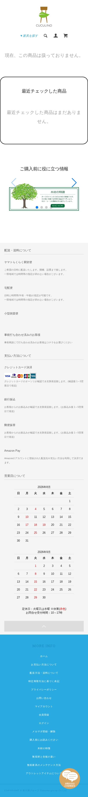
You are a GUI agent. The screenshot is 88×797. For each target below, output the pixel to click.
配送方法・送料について (44, 673)
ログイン (44, 723)
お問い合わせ (44, 698)
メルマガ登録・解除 (44, 731)
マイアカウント (44, 706)
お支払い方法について (44, 664)
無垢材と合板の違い (44, 756)
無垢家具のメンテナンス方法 (44, 765)
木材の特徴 (44, 748)
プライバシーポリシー (44, 689)
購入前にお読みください (44, 739)
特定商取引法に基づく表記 (43, 681)
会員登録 (44, 714)
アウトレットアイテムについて (44, 773)
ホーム (44, 656)
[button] (74, 182)
